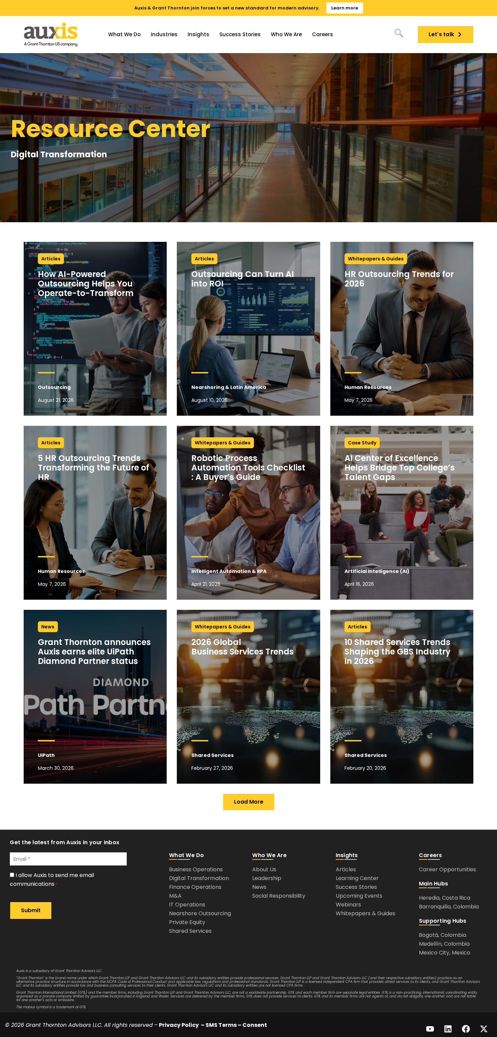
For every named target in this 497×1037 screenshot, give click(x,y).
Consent (254, 1025)
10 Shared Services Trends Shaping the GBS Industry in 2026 (398, 652)
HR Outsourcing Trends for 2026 (399, 279)
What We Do (124, 34)
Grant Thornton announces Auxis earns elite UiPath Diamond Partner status (94, 652)
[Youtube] (430, 1029)
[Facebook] (466, 1029)
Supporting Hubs (443, 921)
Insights (198, 34)
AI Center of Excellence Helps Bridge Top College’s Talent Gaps (400, 468)
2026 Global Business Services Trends (242, 647)
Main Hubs (433, 884)
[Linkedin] (448, 1029)
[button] (248, 802)
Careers (322, 34)
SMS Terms (221, 1025)
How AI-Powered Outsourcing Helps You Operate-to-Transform (87, 284)
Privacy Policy (179, 1025)
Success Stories (240, 34)
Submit (31, 910)
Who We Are (286, 34)
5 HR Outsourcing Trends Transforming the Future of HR (93, 468)
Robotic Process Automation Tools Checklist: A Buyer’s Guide (248, 468)
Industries (164, 34)
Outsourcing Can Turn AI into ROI (242, 279)
